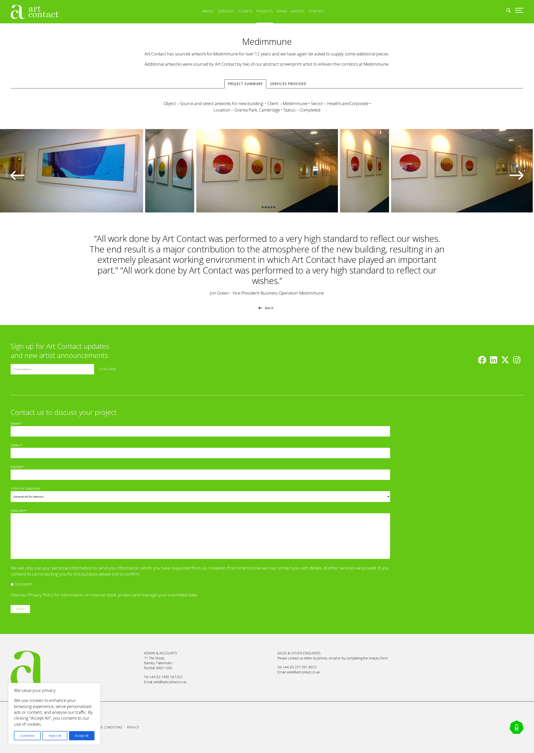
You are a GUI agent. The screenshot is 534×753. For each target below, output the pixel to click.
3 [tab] (265, 207)
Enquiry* (19, 510)
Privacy (133, 727)
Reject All (55, 736)
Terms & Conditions (106, 727)
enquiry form (378, 658)
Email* (17, 445)
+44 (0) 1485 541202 (166, 676)
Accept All (81, 736)
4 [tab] (268, 207)
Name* (16, 423)
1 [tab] (260, 207)
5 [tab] (271, 207)
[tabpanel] (267, 170)
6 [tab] (274, 207)
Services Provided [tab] (288, 84)
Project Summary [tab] (245, 84)
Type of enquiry (25, 488)
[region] (54, 714)
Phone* (17, 467)
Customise (27, 736)
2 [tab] (263, 207)
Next (517, 175)
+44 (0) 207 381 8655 (300, 667)
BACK (269, 308)
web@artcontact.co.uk (170, 681)
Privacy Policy (41, 595)
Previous (17, 175)
